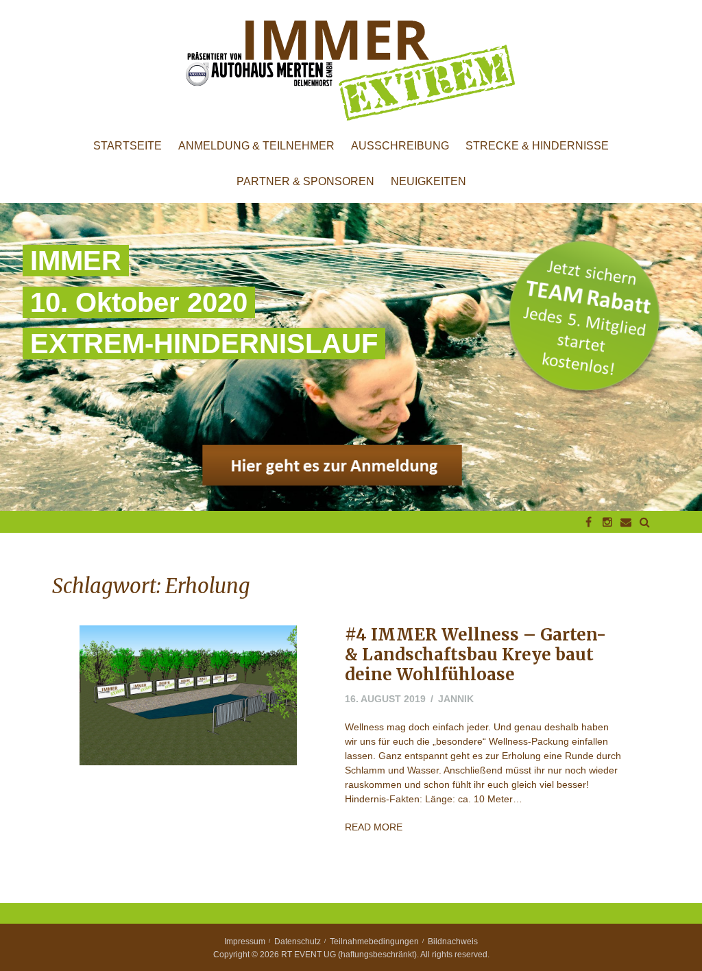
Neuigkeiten (428, 181)
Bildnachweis (453, 941)
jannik (456, 698)
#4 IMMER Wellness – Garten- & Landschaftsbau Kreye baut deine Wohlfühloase (475, 654)
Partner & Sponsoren (305, 181)
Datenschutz (297, 941)
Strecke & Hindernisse (537, 146)
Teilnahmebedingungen (374, 941)
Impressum (244, 941)
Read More (373, 827)
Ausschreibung (400, 146)
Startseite (127, 146)
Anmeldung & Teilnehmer (256, 146)
